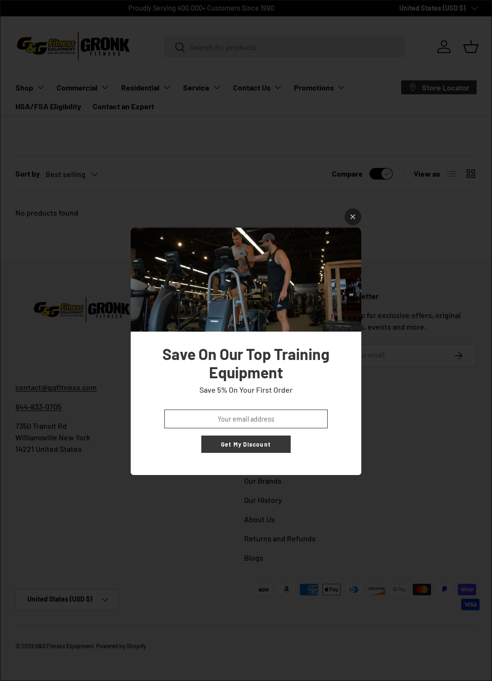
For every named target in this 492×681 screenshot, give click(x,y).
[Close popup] (352, 216)
